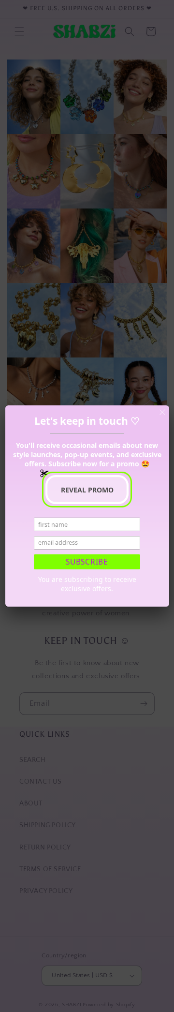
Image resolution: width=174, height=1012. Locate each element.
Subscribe (87, 562)
